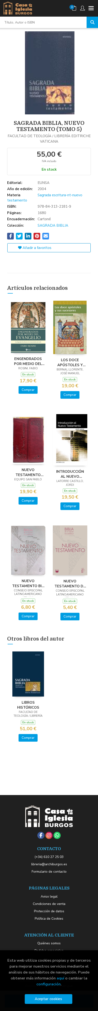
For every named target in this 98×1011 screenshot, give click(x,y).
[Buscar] (92, 22)
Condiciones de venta (49, 904)
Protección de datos (49, 911)
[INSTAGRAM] (49, 835)
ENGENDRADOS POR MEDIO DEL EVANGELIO (28, 361)
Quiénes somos (49, 943)
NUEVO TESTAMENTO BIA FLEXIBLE (28, 583)
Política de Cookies (49, 918)
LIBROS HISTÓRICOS (28, 705)
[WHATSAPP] (57, 835)
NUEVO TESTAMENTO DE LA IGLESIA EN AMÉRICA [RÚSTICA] (69, 583)
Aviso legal (49, 896)
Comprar (28, 390)
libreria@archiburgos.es (49, 864)
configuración (48, 984)
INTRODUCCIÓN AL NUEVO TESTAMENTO (70, 474)
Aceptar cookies (48, 999)
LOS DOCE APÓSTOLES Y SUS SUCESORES (70, 362)
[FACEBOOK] (40, 835)
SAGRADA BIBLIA (53, 225)
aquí (60, 978)
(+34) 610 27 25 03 (49, 857)
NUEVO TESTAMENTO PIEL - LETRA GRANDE (28, 472)
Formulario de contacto (49, 871)
